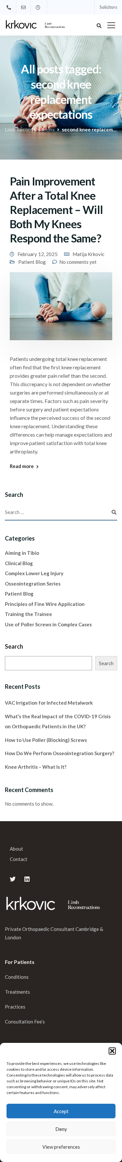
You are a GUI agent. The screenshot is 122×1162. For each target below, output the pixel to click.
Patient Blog (32, 262)
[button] (112, 1051)
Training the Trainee (28, 614)
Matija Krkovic (88, 254)
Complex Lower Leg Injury (34, 573)
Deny (61, 1129)
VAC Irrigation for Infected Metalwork (49, 703)
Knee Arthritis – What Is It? (35, 767)
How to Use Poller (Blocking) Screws (46, 740)
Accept (61, 1111)
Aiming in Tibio (22, 553)
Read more (22, 466)
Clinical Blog (19, 563)
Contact (18, 859)
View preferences (61, 1147)
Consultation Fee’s (25, 1021)
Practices (15, 1007)
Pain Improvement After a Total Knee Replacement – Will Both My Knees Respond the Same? (56, 209)
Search (14, 646)
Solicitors (108, 7)
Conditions (17, 977)
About (16, 849)
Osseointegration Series (33, 584)
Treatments (17, 992)
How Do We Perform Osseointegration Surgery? (59, 753)
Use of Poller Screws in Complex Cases (48, 624)
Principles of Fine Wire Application (45, 604)
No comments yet (78, 262)
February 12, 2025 (38, 254)
